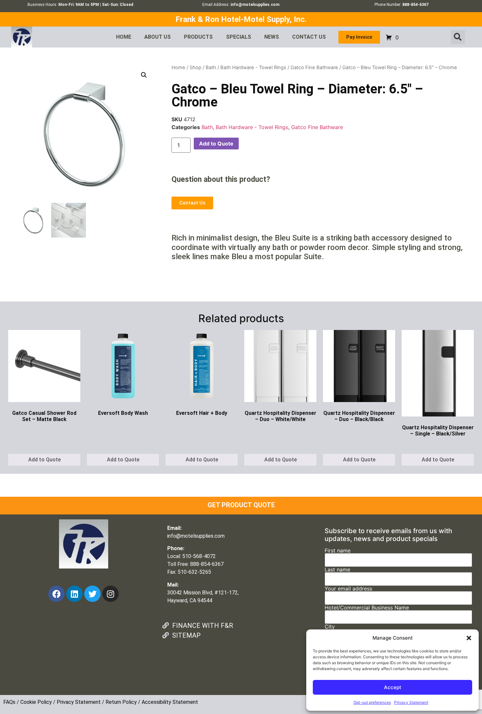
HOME (123, 37)
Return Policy (121, 702)
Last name (337, 570)
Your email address (348, 589)
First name (338, 551)
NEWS (271, 37)
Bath (211, 67)
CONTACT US (309, 37)
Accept (392, 687)
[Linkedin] (74, 594)
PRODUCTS (198, 37)
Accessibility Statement (170, 702)
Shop (195, 67)
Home (178, 67)
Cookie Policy (36, 702)
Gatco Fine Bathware (314, 67)
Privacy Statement (411, 702)
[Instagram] (110, 594)
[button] (469, 638)
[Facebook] (56, 594)
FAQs (9, 702)
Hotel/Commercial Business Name (367, 608)
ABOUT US (157, 37)
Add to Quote (216, 143)
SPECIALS (238, 37)
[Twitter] (92, 594)
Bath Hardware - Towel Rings (253, 67)
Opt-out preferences (372, 702)
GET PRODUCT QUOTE (241, 505)
